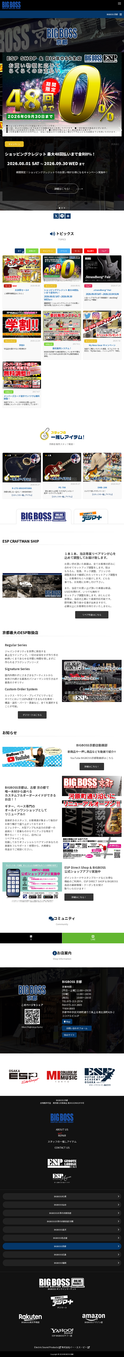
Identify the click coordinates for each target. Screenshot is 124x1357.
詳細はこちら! (62, 188)
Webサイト (69, 1034)
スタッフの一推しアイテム (62, 1141)
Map (68, 1021)
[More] (68, 216)
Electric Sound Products (46, 1347)
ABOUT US (62, 1129)
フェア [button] (103, 251)
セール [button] (77, 251)
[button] (59, 208)
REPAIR (62, 1135)
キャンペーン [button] (48, 251)
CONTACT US (62, 1147)
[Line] (62, 216)
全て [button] (19, 251)
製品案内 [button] (90, 251)
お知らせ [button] (32, 251)
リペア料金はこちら (91, 614)
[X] (56, 216)
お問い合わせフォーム (76, 1028)
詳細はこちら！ (91, 766)
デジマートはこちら (32, 714)
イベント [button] (63, 251)
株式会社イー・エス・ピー (74, 1347)
